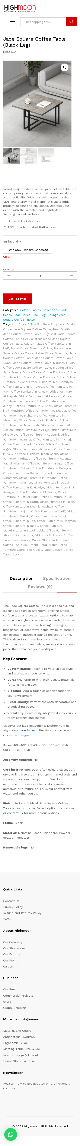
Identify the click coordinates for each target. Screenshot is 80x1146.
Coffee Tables (30, 310)
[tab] (21, 580)
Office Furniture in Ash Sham (37, 453)
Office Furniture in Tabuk (49, 516)
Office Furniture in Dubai (51, 482)
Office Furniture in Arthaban (32, 449)
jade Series (27, 730)
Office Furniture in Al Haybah (23, 386)
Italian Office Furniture (51, 353)
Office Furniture (54, 372)
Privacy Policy (13, 907)
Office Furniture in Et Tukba (36, 492)
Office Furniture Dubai (49, 377)
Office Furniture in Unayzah (56, 520)
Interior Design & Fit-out (20, 1055)
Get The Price (18, 298)
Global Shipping (14, 1007)
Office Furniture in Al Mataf (38, 420)
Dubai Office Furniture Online (31, 348)
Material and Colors (17, 1030)
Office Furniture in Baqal (45, 463)
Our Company (13, 942)
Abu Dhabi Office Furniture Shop (35, 324)
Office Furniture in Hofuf (20, 501)
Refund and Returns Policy (22, 913)
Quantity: (8, 269)
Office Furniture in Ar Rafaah (23, 444)
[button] (10, 1134)
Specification (56, 578)
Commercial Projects (18, 995)
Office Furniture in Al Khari (33, 406)
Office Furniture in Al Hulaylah (40, 396)
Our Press (10, 989)
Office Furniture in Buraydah (52, 468)
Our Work (9, 960)
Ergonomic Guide (15, 1043)
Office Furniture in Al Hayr (29, 391)
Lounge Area (56, 315)
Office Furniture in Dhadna (38, 477)
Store (7, 1001)
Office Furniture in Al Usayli (39, 434)
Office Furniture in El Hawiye (23, 487)
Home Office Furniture (19, 1061)
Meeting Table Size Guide (21, 1049)
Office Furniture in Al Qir (32, 430)
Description (21, 578)
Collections (51, 310)
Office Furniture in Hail (57, 497)
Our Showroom (14, 948)
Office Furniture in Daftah (21, 473)
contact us (15, 813)
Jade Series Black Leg (30, 315)
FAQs (7, 919)
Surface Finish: (13, 241)
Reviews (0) (40, 586)
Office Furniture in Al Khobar (46, 410)
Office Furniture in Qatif (48, 511)
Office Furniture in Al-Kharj (52, 439)
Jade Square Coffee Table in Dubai (38, 363)
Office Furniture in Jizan (57, 501)
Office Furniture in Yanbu (20, 525)
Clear (6, 256)
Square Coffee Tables (19, 319)
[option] (37, 104)
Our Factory (11, 954)
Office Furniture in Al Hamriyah (51, 382)
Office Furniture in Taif (19, 520)
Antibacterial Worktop (19, 1037)
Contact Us (11, 901)
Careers (8, 966)
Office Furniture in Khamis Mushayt (28, 506)
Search (71, 21)
